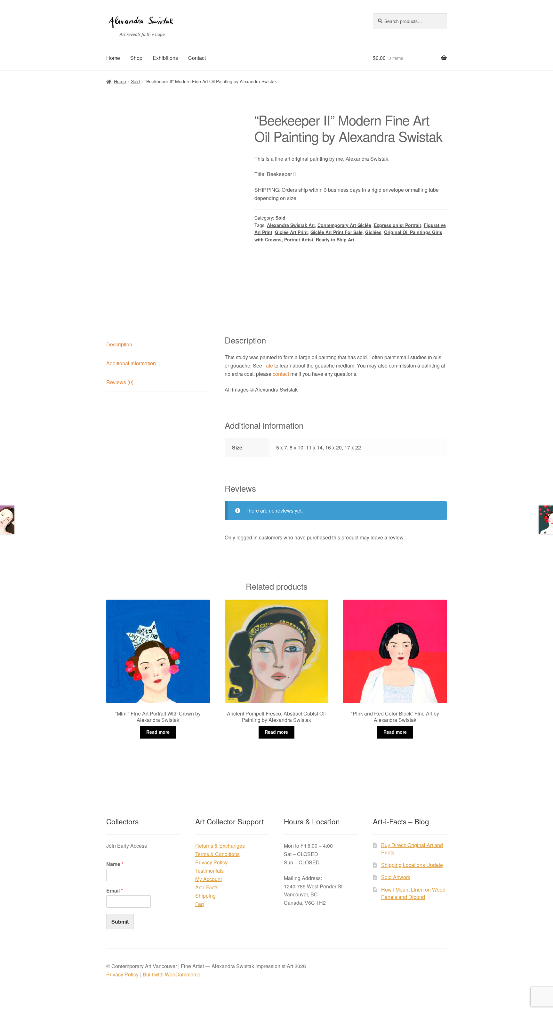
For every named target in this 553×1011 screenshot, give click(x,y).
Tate (268, 365)
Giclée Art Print (291, 232)
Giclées (373, 232)
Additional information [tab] (131, 363)
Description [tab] (119, 344)
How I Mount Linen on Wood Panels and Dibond (413, 893)
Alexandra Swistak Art (291, 225)
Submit (120, 921)
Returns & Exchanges (220, 845)
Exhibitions (165, 57)
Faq (199, 904)
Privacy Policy (211, 862)
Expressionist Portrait (397, 225)
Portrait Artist (298, 239)
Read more (158, 732)
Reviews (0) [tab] (119, 382)
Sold (135, 81)
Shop (136, 57)
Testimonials (209, 870)
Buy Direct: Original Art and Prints (412, 848)
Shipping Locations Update (412, 865)
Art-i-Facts (206, 887)
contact (281, 373)
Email (114, 890)
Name (115, 864)
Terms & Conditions (217, 854)
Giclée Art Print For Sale (336, 232)
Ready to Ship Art (335, 239)
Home (113, 57)
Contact (197, 57)
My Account (208, 879)
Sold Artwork (395, 877)
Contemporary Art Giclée (344, 225)
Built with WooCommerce (171, 974)
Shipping (205, 895)
